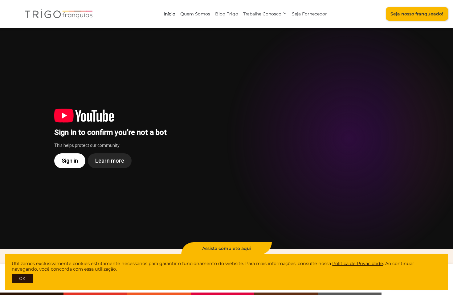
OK (22, 278)
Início (169, 14)
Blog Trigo (226, 14)
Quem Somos (195, 14)
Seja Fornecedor (309, 14)
